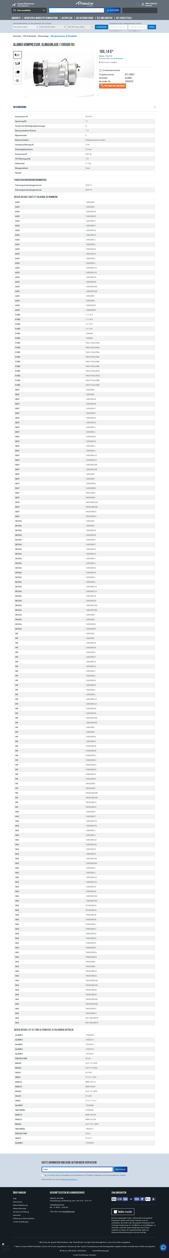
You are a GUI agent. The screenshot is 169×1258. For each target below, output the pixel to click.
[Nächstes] (92, 74)
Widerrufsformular (19, 1209)
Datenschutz (17, 1202)
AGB (14, 1199)
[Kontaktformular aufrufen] (163, 1247)
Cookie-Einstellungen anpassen (84, 1255)
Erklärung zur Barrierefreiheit (23, 1218)
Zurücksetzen (101, 27)
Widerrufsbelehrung (20, 1205)
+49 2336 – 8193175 (83, 1201)
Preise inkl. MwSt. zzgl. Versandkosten (111, 58)
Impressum (17, 1215)
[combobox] (26, 27)
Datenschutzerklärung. (69, 1179)
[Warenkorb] (139, 10)
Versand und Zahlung (21, 1212)
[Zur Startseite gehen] (84, 4)
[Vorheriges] (26, 74)
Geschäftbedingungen (100, 1251)
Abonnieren (121, 1169)
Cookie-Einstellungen (21, 1222)
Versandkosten (78, 1242)
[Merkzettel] (138, 5)
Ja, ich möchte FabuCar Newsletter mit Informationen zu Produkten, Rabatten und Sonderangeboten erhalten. (85, 1175)
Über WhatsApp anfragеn (114, 86)
